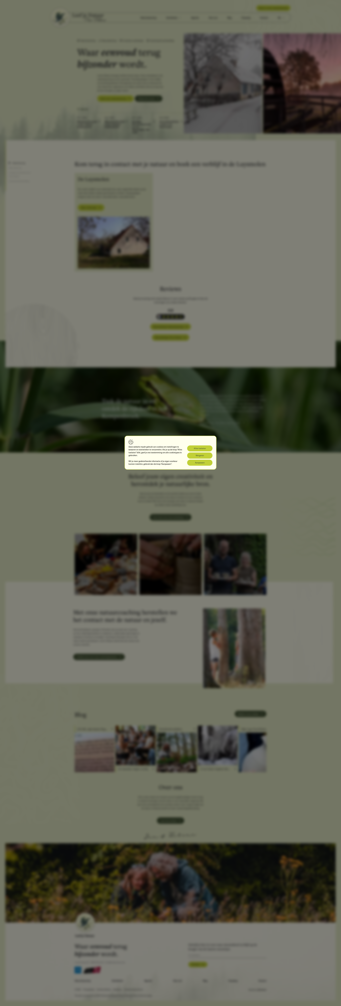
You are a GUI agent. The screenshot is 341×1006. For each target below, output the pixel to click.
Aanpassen (200, 462)
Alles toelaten (200, 448)
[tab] (260, 135)
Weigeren (200, 455)
